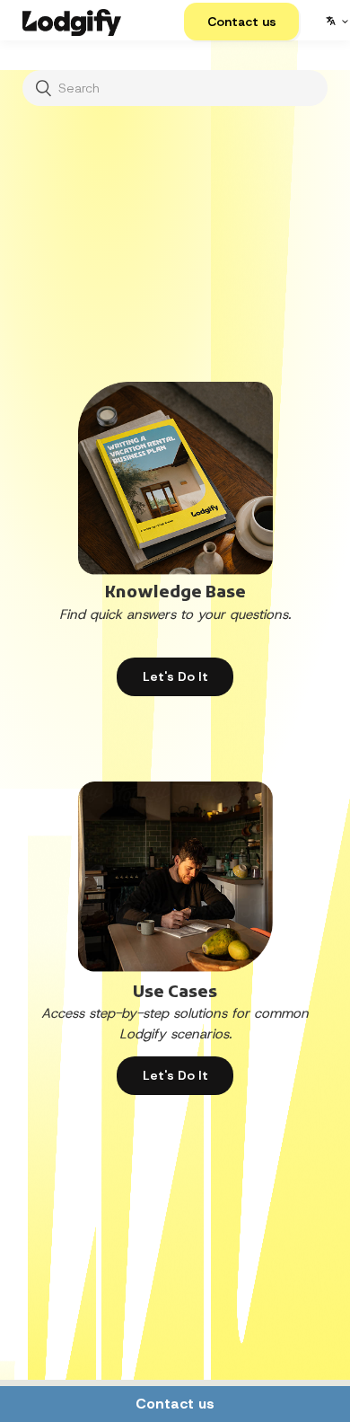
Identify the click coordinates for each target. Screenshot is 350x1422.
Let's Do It (175, 676)
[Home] (71, 20)
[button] (241, 21)
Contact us (175, 1403)
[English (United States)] (336, 20)
